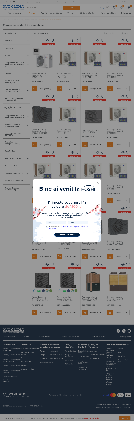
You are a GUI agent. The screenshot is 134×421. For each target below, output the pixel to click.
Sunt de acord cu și (68, 227)
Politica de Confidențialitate (70, 227)
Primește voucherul (67, 235)
